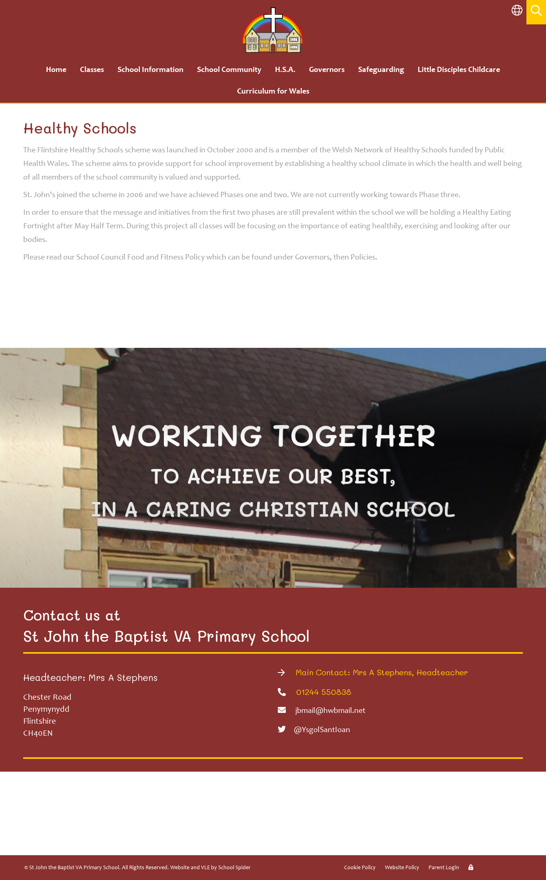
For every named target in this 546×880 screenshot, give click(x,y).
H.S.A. (285, 70)
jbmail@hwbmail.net (330, 711)
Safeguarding (381, 70)
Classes (92, 70)
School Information (150, 70)
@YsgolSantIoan (322, 730)
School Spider (234, 868)
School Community (229, 70)
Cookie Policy (360, 868)
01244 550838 (322, 691)
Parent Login (443, 868)
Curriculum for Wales (273, 92)
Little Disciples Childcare (459, 70)
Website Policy (402, 868)
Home (56, 70)
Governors (327, 70)
